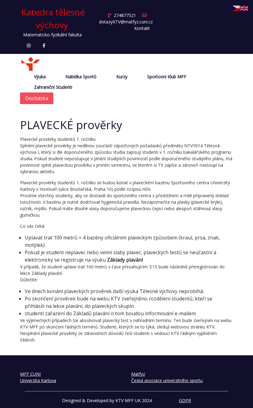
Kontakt (142, 28)
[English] (244, 8)
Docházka (36, 98)
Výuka (40, 77)
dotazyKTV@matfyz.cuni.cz (126, 22)
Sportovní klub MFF (166, 77)
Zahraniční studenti (53, 87)
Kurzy (121, 77)
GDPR (185, 400)
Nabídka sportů (81, 77)
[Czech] (236, 8)
